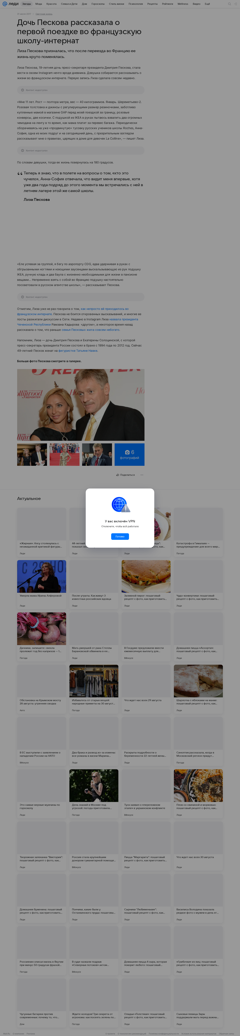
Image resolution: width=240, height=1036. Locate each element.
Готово (120, 536)
